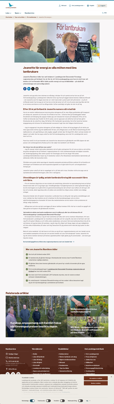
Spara (17, 13)
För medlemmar (31, 17)
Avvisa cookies (96, 383)
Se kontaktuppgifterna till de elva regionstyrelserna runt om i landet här (47, 242)
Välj (87, 401)
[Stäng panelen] (111, 376)
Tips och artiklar (20, 17)
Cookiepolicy (66, 392)
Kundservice (29, 13)
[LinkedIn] (29, 88)
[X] (33, 88)
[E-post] (37, 88)
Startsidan (9, 17)
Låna (7, 13)
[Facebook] (25, 88)
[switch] (48, 400)
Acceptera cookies (96, 378)
